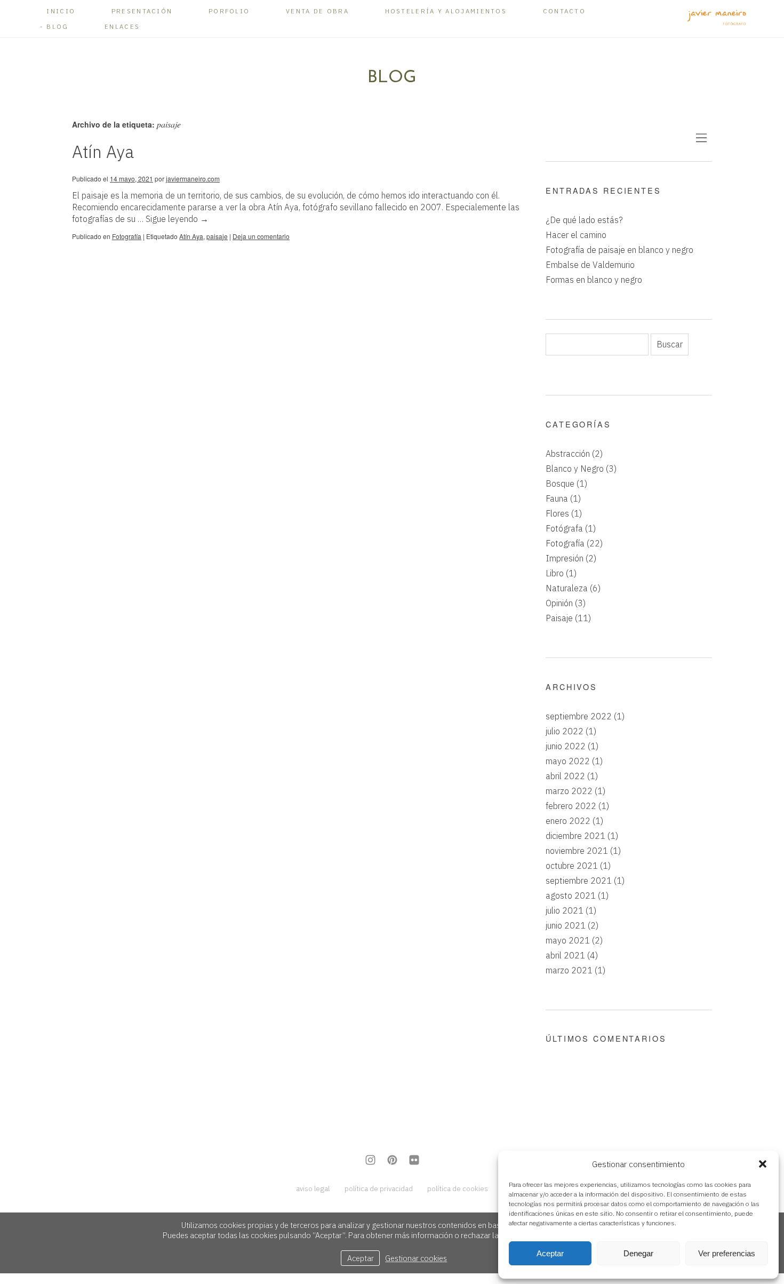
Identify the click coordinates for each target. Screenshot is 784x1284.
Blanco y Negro (575, 468)
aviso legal (313, 1188)
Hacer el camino (576, 234)
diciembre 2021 (575, 835)
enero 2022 (568, 820)
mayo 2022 (568, 761)
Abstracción (568, 453)
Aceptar (550, 1253)
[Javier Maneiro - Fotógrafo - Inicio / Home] (717, 18)
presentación (142, 11)
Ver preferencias (726, 1253)
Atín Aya (103, 151)
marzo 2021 (569, 970)
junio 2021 (566, 925)
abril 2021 (565, 955)
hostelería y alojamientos (446, 11)
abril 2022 (565, 776)
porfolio (229, 11)
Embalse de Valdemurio (590, 264)
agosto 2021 (571, 895)
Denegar (638, 1253)
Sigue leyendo (177, 218)
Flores (557, 513)
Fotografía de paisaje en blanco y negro (619, 249)
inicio (60, 11)
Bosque (560, 483)
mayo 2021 (568, 940)
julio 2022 (564, 731)
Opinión (559, 603)
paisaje (217, 236)
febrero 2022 (571, 805)
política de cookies (457, 1188)
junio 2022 (566, 746)
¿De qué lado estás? (584, 220)
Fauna (557, 498)
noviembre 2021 (577, 850)
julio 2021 (564, 910)
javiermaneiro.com (193, 178)
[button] (762, 1164)
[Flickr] (414, 1161)
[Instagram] (370, 1161)
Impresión (564, 558)
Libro (555, 573)
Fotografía (126, 236)
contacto (564, 11)
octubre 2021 (572, 865)
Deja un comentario (261, 236)
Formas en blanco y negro (594, 279)
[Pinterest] (392, 1161)
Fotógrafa (564, 528)
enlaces (122, 26)
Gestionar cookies (416, 1258)
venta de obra (317, 11)
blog (57, 26)
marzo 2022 (569, 791)
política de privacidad (379, 1188)
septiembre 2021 (579, 880)
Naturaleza (567, 588)
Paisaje (559, 618)
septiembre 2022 (579, 716)
